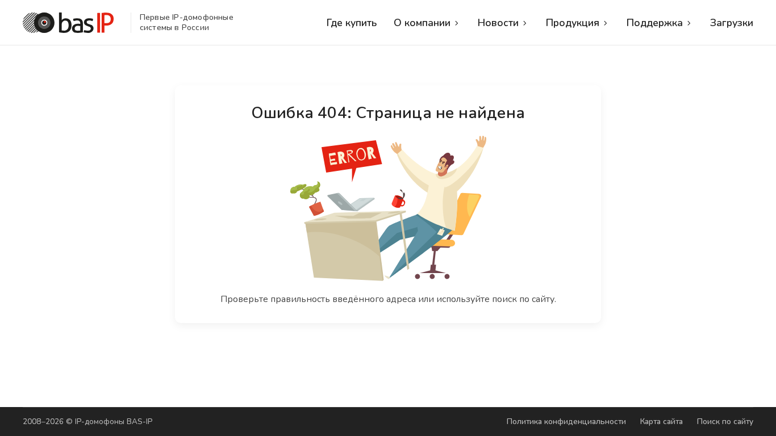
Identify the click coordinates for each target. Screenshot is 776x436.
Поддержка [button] (655, 23)
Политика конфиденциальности (566, 421)
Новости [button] (498, 23)
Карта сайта (661, 421)
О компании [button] (422, 23)
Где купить (352, 23)
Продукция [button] (572, 23)
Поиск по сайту (725, 421)
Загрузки (731, 23)
